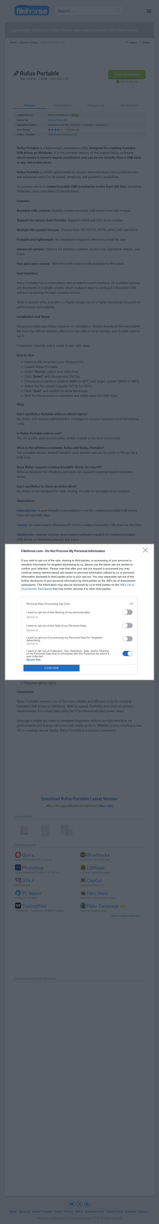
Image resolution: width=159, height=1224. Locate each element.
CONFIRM (51, 668)
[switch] (128, 612)
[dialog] (79, 612)
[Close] (146, 551)
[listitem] (79, 604)
